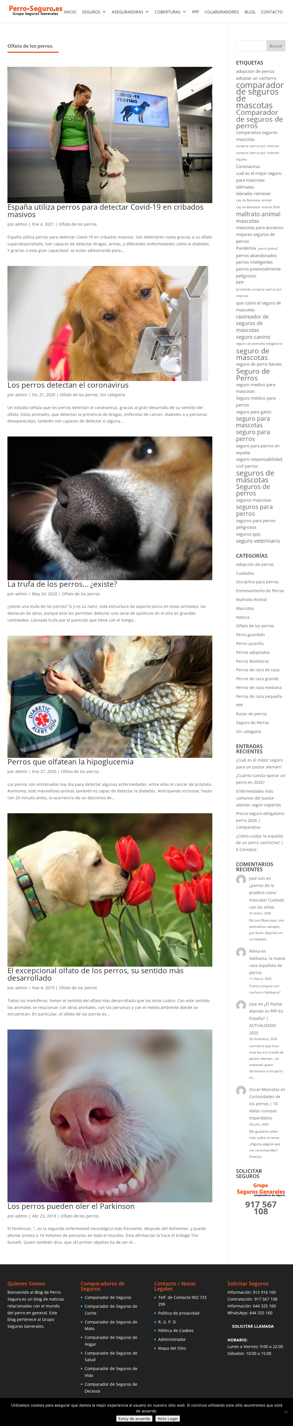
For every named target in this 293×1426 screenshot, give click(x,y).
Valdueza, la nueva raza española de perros (267, 965)
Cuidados (245, 573)
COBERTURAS (168, 12)
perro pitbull (268, 249)
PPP (195, 12)
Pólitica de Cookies (176, 1330)
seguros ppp (248, 534)
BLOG (250, 12)
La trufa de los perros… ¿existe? (62, 584)
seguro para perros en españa (258, 449)
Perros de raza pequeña (259, 696)
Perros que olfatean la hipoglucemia (70, 761)
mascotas (247, 221)
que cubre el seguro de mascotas (258, 306)
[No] (286, 1412)
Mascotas (245, 608)
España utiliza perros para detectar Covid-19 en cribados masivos (105, 210)
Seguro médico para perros (256, 401)
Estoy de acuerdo (134, 1418)
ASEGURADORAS (127, 12)
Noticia (243, 617)
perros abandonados (256, 255)
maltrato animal (258, 214)
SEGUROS (91, 12)
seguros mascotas (253, 500)
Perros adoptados (253, 652)
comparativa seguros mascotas (256, 135)
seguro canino (253, 337)
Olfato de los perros (78, 224)
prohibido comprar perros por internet (259, 292)
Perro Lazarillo (250, 643)
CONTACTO (272, 12)
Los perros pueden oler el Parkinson (71, 1206)
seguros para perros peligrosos (256, 524)
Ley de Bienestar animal (254, 200)
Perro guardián (250, 634)
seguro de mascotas (252, 354)
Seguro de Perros (253, 374)
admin (21, 224)
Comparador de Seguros (108, 1297)
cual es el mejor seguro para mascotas (259, 176)
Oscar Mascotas (264, 1089)
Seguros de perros (253, 490)
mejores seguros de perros (255, 237)
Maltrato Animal (251, 599)
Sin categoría (112, 394)
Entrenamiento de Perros (260, 590)
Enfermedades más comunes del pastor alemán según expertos (258, 798)
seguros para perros (254, 510)
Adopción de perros (255, 564)
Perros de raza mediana (259, 687)
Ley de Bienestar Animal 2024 (258, 207)
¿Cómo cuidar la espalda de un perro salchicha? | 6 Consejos (259, 842)
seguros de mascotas (255, 476)
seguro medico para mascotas (255, 388)
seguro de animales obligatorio (259, 344)
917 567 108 (265, 1299)
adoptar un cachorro (256, 78)
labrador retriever (253, 193)
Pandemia (246, 248)
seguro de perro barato (259, 364)
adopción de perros (255, 71)
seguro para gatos (253, 411)
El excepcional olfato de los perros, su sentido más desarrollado (95, 974)
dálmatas (245, 187)
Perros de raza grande (257, 678)
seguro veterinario (258, 541)
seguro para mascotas (253, 422)
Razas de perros (251, 713)
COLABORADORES (222, 12)
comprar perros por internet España (257, 156)
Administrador (172, 1339)
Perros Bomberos (252, 661)
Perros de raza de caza (258, 669)
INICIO (70, 12)
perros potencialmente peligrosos (258, 272)
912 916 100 (264, 1292)
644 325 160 (264, 1306)
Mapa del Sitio (172, 1348)
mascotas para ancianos (259, 227)
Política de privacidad (178, 1313)
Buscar (276, 46)
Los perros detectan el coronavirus (67, 385)
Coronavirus (248, 166)
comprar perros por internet (257, 146)
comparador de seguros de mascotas (260, 95)
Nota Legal (168, 1418)
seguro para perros (253, 435)
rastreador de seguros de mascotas (252, 323)
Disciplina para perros (257, 581)
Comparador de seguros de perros (259, 119)
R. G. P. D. (167, 1322)
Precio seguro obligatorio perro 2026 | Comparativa (260, 820)
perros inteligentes (254, 262)
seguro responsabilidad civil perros (259, 462)
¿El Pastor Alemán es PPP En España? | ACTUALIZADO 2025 (266, 1018)
